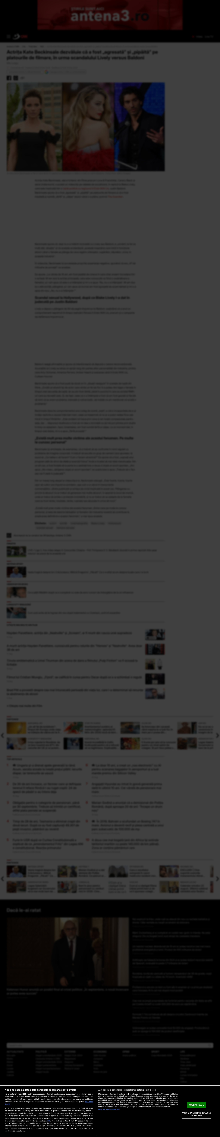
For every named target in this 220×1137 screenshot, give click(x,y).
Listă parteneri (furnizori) (109, 1109)
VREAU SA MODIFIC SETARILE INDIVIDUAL (196, 1114)
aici (48, 1121)
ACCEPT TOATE (196, 1105)
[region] (110, 1111)
